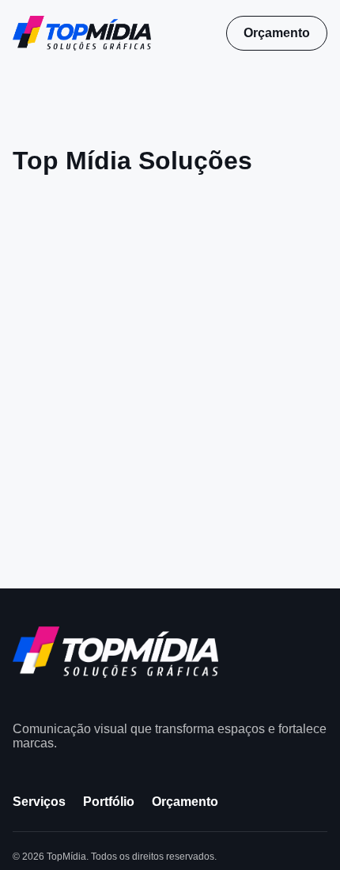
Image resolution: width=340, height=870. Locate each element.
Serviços (39, 801)
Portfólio (108, 801)
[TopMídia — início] (82, 33)
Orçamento (277, 33)
